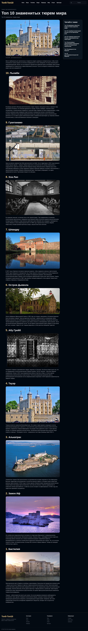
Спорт (53, 2)
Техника (32, 2)
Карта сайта (70, 619)
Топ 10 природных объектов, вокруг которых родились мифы (72, 27)
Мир (49, 2)
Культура (59, 2)
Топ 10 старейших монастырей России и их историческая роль (72, 32)
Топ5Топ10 (7, 3)
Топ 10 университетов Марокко (70, 50)
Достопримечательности (11, 9)
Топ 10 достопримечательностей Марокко (71, 55)
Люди (37, 2)
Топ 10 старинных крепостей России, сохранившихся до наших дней (72, 38)
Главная (3, 9)
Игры (27, 2)
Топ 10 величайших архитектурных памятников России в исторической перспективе (71, 44)
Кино (23, 2)
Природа (43, 2)
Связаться (70, 621)
